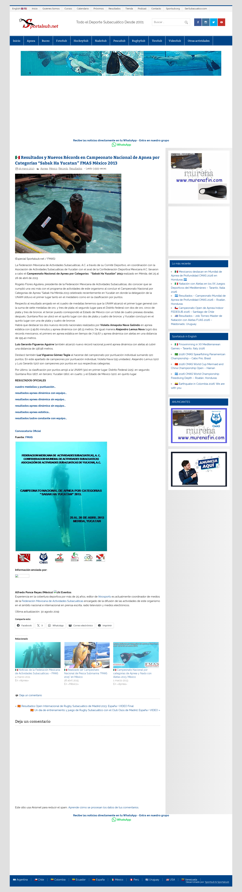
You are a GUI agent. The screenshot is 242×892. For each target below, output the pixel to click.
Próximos (99, 8)
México (53, 168)
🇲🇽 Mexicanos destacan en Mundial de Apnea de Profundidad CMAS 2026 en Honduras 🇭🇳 (196, 275)
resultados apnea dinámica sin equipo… (40, 399)
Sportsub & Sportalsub (217, 882)
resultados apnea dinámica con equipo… (41, 393)
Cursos (68, 8)
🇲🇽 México (117, 880)
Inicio (35, 8)
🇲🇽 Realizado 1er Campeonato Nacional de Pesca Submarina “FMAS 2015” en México (85, 673)
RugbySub (138, 40)
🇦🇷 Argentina (20, 880)
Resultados (114, 8)
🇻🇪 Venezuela (189, 880)
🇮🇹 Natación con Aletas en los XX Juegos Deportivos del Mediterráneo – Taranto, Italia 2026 (198, 287)
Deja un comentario (30, 695)
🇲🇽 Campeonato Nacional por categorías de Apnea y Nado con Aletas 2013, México (132, 673)
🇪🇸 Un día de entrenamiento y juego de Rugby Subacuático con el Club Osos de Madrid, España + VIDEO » (95, 710)
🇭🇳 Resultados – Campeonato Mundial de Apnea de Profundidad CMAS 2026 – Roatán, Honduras (198, 299)
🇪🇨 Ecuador (79, 880)
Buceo (46, 40)
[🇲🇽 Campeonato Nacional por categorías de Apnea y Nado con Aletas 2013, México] (136, 655)
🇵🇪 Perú (134, 880)
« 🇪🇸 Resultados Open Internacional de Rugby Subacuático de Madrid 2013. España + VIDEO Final (74, 706)
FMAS (29, 437)
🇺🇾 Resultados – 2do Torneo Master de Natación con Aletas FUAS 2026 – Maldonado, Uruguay (196, 320)
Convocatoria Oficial (28, 431)
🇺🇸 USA (170, 880)
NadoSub (101, 40)
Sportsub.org (173, 8)
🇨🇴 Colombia (58, 880)
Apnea (31, 40)
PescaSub (119, 40)
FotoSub (61, 40)
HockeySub (81, 40)
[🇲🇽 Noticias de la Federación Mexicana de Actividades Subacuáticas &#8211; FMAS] (38, 655)
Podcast (142, 8)
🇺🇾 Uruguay (152, 880)
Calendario (83, 8)
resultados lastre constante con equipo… (41, 418)
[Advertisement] (121, 109)
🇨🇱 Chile (39, 880)
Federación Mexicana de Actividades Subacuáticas (52, 601)
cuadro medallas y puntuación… (35, 386)
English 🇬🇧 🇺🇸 (19, 8)
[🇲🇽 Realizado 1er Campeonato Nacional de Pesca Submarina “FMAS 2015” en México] (87, 655)
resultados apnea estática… (32, 412)
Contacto (156, 8)
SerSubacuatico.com (196, 8)
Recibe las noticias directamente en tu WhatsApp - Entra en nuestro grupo (121, 140)
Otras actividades (199, 40)
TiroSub (157, 40)
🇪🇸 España (98, 880)
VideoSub (175, 40)
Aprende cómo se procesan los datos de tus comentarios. (103, 807)
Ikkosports (104, 596)
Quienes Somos (51, 8)
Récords (63, 168)
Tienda (129, 8)
